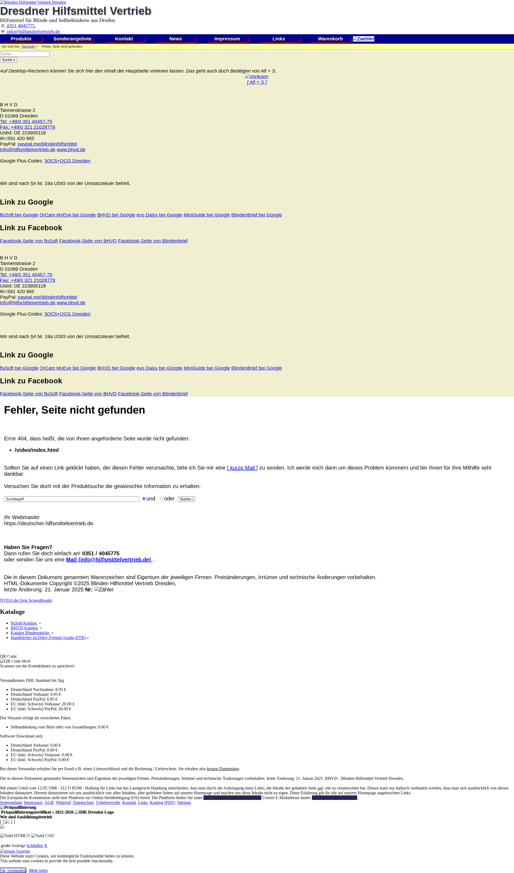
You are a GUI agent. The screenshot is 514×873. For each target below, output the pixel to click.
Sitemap (184, 802)
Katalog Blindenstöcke (30, 632)
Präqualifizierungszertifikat (37, 812)
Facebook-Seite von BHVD (88, 241)
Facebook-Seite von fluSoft (29, 241)
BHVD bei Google (116, 215)
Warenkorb (330, 38)
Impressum (227, 38)
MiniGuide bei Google (207, 215)
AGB (49, 802)
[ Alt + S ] (257, 82)
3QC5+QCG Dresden (67, 161)
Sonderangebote (73, 38)
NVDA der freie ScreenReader (26, 600)
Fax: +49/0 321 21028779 (27, 127)
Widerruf (63, 802)
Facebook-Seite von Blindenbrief (153, 241)
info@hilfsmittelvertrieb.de (33, 31)
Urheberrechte (108, 802)
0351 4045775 (21, 25)
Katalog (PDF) (162, 802)
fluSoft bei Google (19, 215)
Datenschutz (83, 802)
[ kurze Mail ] (242, 468)
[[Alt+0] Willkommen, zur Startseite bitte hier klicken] (33, 2)
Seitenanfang (11, 802)
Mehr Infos (38, 870)
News (175, 38)
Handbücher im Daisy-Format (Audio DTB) (49, 637)
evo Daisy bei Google (159, 215)
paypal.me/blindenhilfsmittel (47, 144)
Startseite (28, 46)
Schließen (35, 845)
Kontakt (124, 38)
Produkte (21, 38)
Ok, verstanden (13, 870)
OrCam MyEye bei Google (68, 215)
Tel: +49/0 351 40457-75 (26, 121)
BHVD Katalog (25, 628)
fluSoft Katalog (24, 623)
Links (279, 38)
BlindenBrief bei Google (256, 215)
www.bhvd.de (71, 149)
